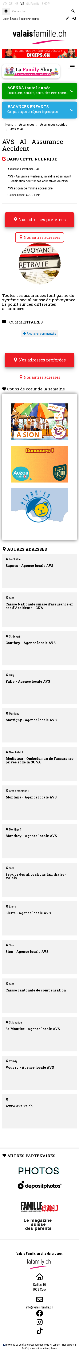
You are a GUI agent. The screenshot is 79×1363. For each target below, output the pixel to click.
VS (22, 4)
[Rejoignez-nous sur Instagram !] (40, 1322)
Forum (54, 1348)
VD (5, 4)
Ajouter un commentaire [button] (41, 333)
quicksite (23, 1344)
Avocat (15, 18)
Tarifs (25, 1348)
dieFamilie (33, 4)
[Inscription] (67, 18)
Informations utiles (39, 1348)
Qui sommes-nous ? (40, 1344)
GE (10, 4)
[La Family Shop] (31, 71)
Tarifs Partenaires (30, 18)
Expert (6, 18)
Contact (56, 1344)
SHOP (46, 4)
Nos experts (68, 1344)
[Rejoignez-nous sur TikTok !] (40, 1331)
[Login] (74, 18)
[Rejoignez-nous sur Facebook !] (39, 1313)
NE (16, 4)
